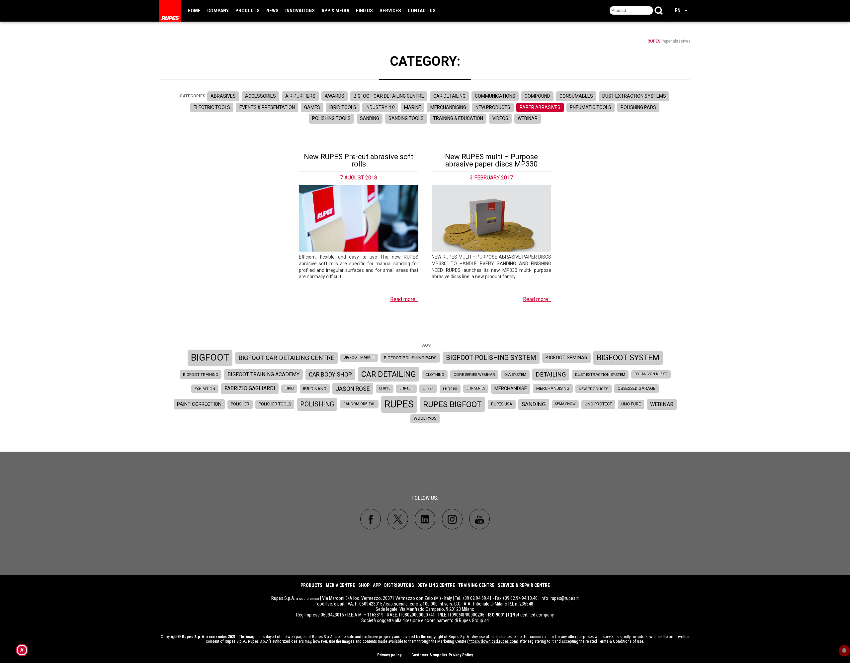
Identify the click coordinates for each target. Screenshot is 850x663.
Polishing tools (331, 118)
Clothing (434, 374)
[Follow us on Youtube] (479, 519)
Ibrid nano (314, 388)
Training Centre (476, 585)
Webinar (528, 118)
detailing (551, 374)
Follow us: (425, 498)
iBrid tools (342, 107)
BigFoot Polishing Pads (410, 357)
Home (194, 11)
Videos (500, 118)
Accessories (260, 96)
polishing (317, 404)
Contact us (422, 11)
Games (312, 107)
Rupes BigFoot (452, 404)
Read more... (404, 299)
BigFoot (210, 357)
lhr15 (384, 388)
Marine (412, 107)
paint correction (199, 404)
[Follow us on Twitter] (397, 519)
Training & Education (458, 118)
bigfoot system (628, 357)
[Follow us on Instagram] (452, 519)
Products (247, 11)
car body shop (330, 374)
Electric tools (212, 107)
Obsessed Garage (636, 388)
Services (390, 11)
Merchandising (448, 107)
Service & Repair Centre (524, 585)
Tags (425, 345)
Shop (364, 585)
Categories (192, 96)
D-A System (515, 374)
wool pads (425, 418)
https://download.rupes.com (492, 641)
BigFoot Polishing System (491, 358)
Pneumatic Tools (590, 107)
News (272, 11)
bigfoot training (200, 374)
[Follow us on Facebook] (370, 519)
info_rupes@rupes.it (560, 598)
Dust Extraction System (600, 374)
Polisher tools (275, 404)
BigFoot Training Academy (263, 374)
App (377, 585)
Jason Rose (353, 388)
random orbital (359, 404)
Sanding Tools (406, 118)
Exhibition (205, 389)
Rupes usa (501, 404)
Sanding (369, 118)
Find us (364, 11)
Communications (495, 96)
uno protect (598, 404)
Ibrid (289, 388)
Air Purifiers (300, 96)
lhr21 (428, 388)
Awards (334, 96)
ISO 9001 (496, 614)
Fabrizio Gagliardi (249, 388)
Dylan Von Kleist (651, 374)
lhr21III (450, 389)
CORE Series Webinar (474, 374)
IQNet (513, 614)
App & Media (335, 11)
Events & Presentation (267, 107)
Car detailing (449, 96)
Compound (537, 96)
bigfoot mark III (359, 357)
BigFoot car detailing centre (286, 358)
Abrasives (223, 96)
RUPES (653, 41)
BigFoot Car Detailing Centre (389, 96)
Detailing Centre (436, 585)
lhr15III (406, 388)
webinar (661, 404)
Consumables (576, 96)
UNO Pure (631, 404)
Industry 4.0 (380, 107)
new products (593, 389)
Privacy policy (389, 655)
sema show (565, 404)
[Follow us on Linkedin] (425, 519)
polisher (240, 404)
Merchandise (510, 388)
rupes (399, 404)
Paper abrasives (540, 107)
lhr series (476, 388)
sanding (534, 404)
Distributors (399, 585)
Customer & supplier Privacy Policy (442, 655)
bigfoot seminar (566, 358)
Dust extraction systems (634, 96)
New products (492, 107)
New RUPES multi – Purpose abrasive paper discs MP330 (491, 160)
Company (218, 11)
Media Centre (340, 585)
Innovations (300, 11)
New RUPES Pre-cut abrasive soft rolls (358, 160)
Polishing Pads (638, 107)
